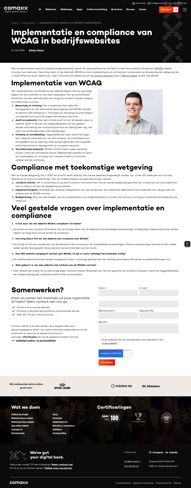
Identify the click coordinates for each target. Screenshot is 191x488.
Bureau (130, 9)
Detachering (17, 433)
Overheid (57, 418)
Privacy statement (164, 483)
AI (40, 9)
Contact (166, 9)
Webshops (66, 9)
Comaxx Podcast (103, 76)
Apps (80, 9)
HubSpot (57, 429)
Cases (142, 9)
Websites (50, 9)
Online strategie (19, 414)
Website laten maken (22, 418)
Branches (116, 9)
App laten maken (20, 426)
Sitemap (177, 483)
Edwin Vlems (36, 50)
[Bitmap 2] (151, 386)
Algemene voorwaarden (143, 483)
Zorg (55, 414)
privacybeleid (109, 343)
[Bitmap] (62, 386)
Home (14, 23)
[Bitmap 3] (121, 386)
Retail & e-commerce (64, 426)
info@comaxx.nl (132, 462)
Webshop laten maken (22, 422)
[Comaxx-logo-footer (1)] (19, 483)
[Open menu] (185, 10)
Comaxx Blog (28, 23)
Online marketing (97, 9)
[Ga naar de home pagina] (16, 9)
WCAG (159, 68)
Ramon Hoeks (129, 76)
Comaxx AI (16, 429)
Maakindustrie (60, 422)
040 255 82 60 (131, 466)
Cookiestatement (123, 483)
